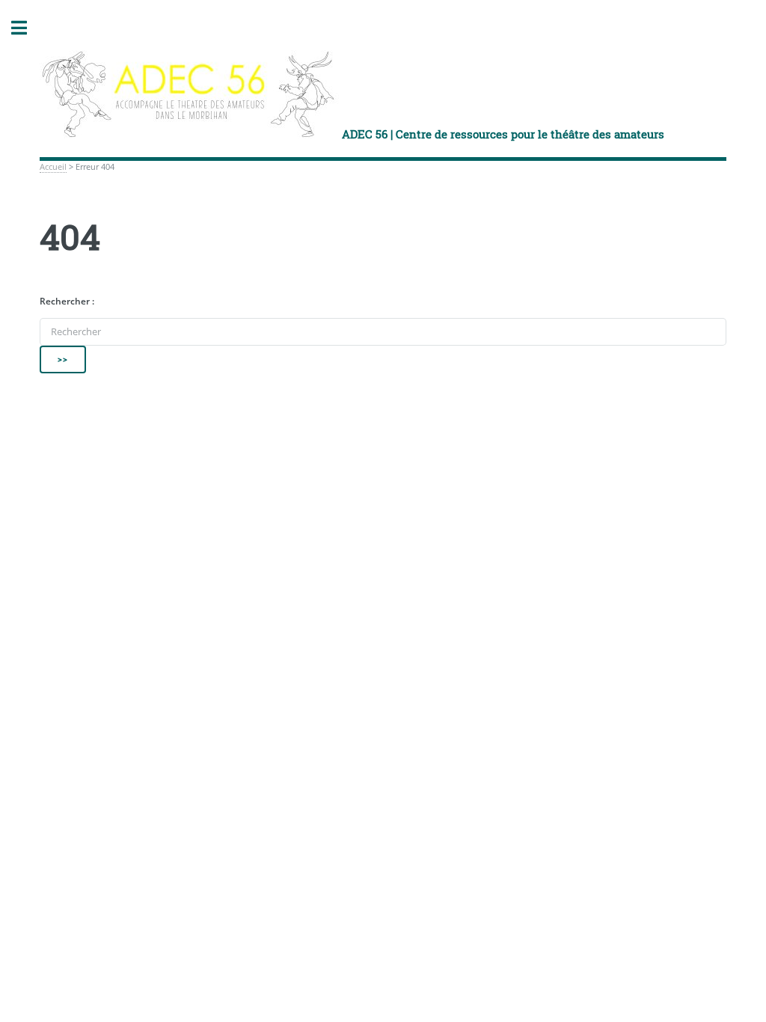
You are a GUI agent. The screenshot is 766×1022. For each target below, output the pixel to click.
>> (63, 359)
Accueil (53, 167)
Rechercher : (67, 301)
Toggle (27, 28)
